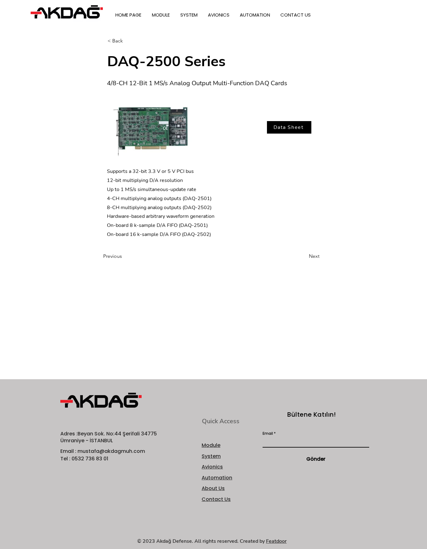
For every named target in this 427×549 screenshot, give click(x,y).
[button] (161, 15)
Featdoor (276, 541)
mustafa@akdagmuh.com (111, 451)
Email (268, 433)
